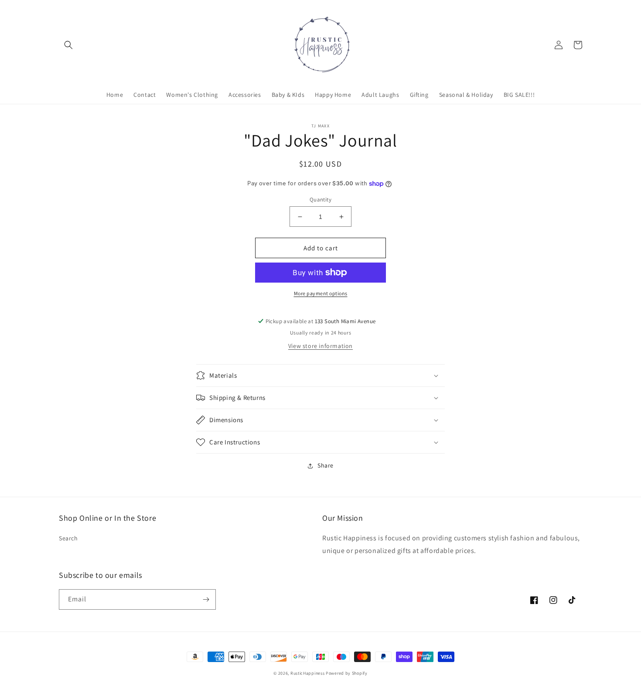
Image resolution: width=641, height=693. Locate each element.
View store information (320, 346)
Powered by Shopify (347, 673)
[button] (68, 45)
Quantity (320, 199)
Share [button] (325, 465)
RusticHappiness (307, 673)
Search (68, 538)
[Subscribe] (205, 599)
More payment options (321, 293)
